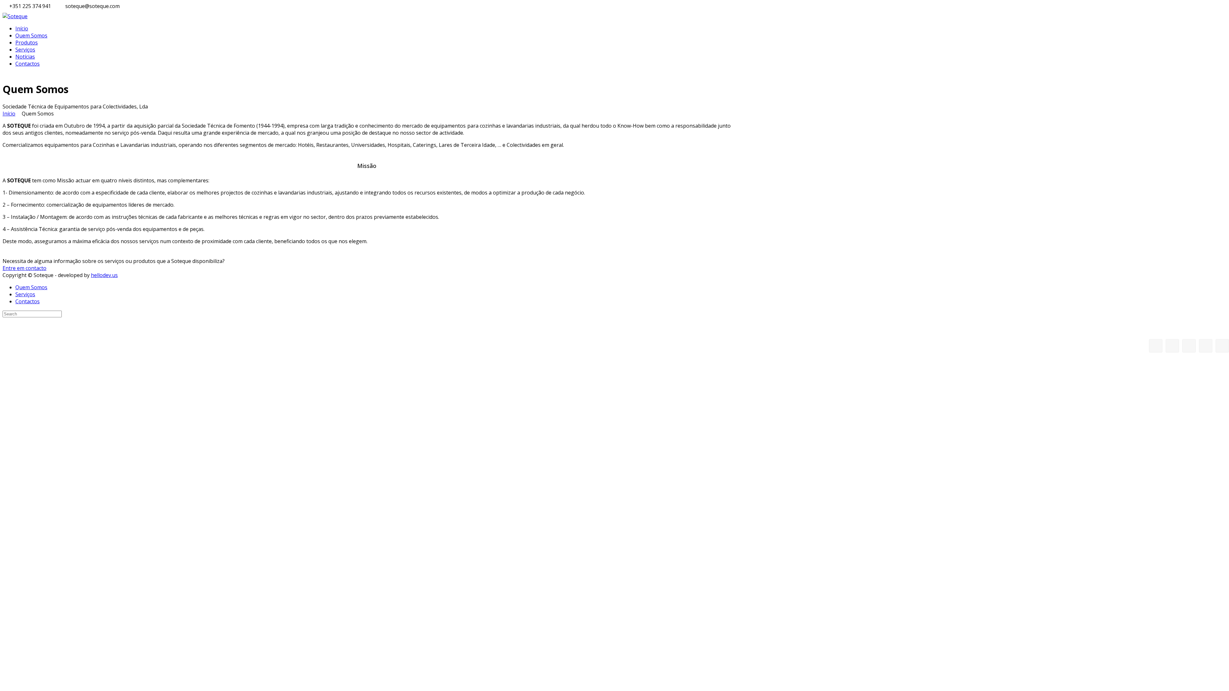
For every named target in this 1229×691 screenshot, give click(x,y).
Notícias (25, 56)
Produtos (26, 42)
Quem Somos (31, 35)
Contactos (27, 63)
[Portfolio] (1205, 346)
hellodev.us (104, 275)
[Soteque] (15, 16)
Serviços (25, 49)
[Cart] (1172, 346)
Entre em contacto (24, 268)
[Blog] (1189, 346)
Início (21, 28)
